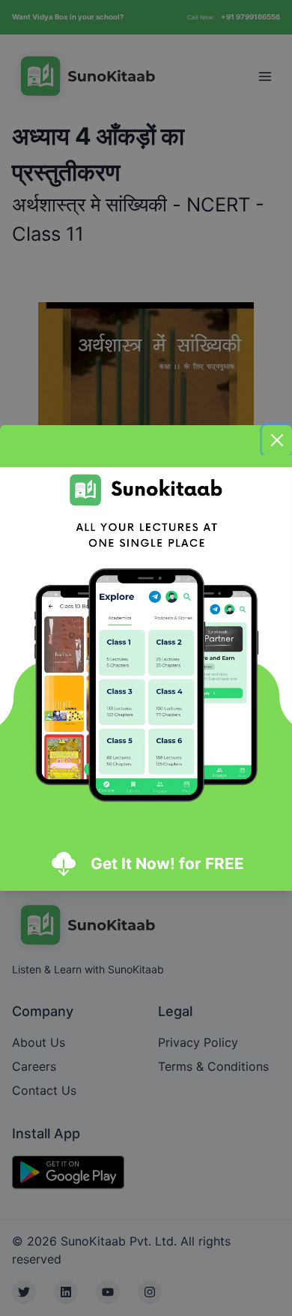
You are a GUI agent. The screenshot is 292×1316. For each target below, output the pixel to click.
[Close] (277, 440)
